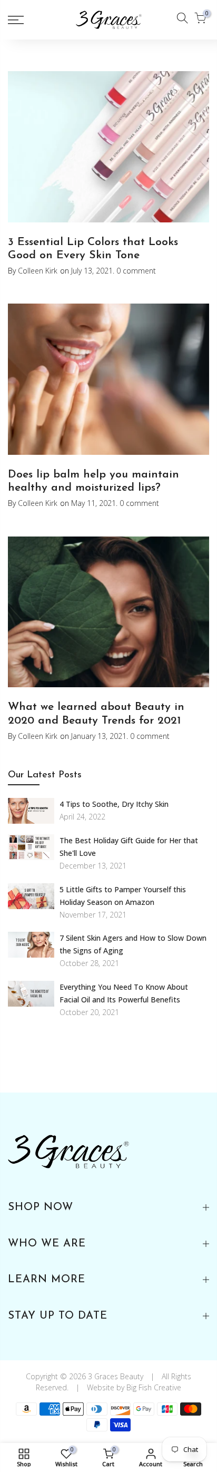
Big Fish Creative (153, 1387)
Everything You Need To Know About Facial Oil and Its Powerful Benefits (124, 993)
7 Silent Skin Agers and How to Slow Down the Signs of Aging (133, 944)
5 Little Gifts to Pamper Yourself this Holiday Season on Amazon (123, 895)
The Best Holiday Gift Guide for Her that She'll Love (129, 846)
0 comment (135, 271)
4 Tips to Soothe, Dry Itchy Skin (114, 804)
